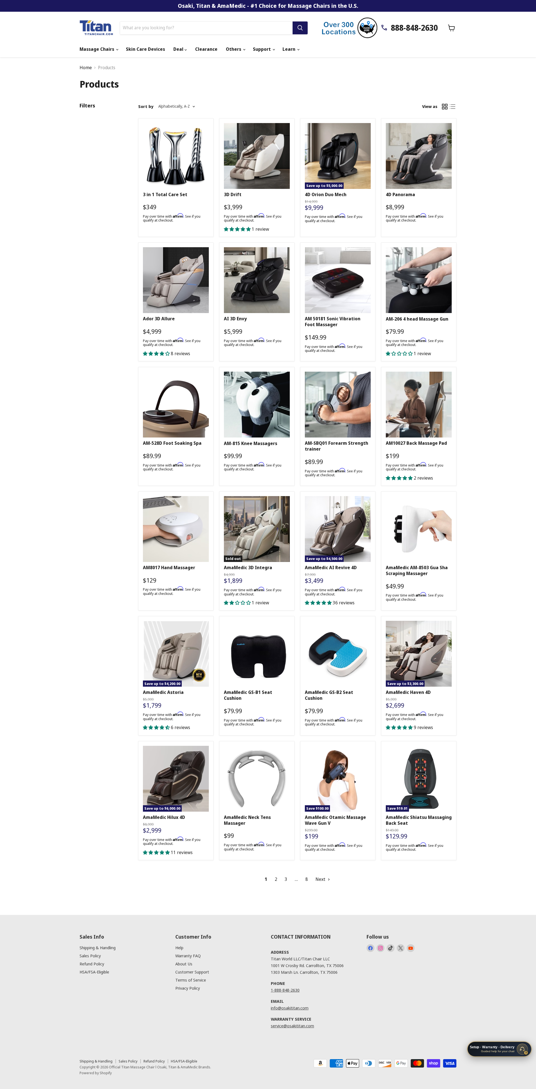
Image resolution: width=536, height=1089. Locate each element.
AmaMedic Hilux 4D (164, 817)
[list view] (452, 106)
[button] (238, 229)
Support (262, 49)
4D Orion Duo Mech (325, 194)
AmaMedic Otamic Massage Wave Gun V (335, 820)
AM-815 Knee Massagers (250, 443)
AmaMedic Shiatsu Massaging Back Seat (419, 820)
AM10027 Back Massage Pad (416, 443)
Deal (179, 49)
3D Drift (232, 194)
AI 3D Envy (235, 319)
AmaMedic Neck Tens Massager (247, 820)
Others (234, 49)
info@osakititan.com (289, 1008)
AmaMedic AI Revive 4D (331, 567)
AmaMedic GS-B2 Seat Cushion (329, 695)
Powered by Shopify (96, 1072)
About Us (183, 964)
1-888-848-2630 (285, 990)
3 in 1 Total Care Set (165, 194)
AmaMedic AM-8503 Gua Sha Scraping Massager (417, 570)
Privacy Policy (187, 988)
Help (179, 947)
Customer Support (192, 972)
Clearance (206, 49)
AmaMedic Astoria (163, 692)
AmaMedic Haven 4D (408, 692)
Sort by (145, 106)
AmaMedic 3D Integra (248, 567)
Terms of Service (190, 980)
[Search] (300, 27)
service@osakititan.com (292, 1025)
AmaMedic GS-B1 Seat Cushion (248, 695)
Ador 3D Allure (159, 319)
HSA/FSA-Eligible (94, 972)
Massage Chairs (97, 49)
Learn (289, 49)
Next (320, 879)
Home (86, 67)
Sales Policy (90, 955)
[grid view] (445, 106)
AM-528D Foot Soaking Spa (172, 443)
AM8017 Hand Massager (169, 567)
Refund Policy (92, 964)
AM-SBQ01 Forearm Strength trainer (336, 446)
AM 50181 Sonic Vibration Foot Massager (332, 322)
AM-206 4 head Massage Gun (417, 319)
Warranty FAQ (188, 955)
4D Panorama (400, 194)
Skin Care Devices (145, 49)
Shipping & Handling (98, 947)
